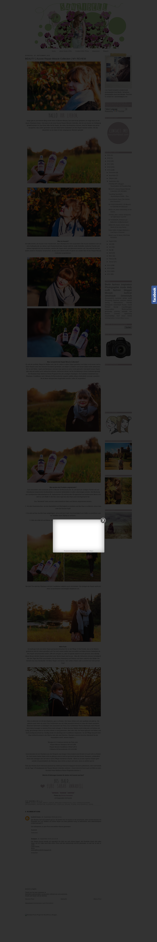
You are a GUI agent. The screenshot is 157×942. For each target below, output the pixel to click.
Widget (91, 551)
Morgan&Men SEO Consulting (79, 551)
